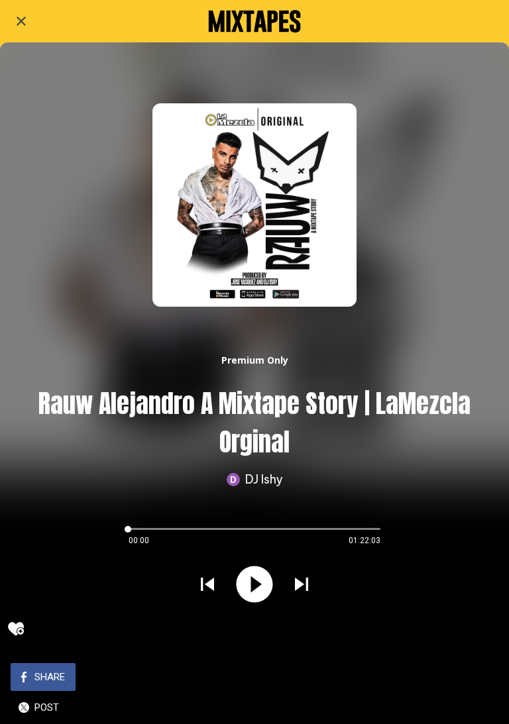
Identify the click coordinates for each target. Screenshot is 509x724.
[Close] (21, 21)
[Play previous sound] (207, 584)
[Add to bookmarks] (16, 629)
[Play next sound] (301, 584)
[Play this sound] (254, 584)
